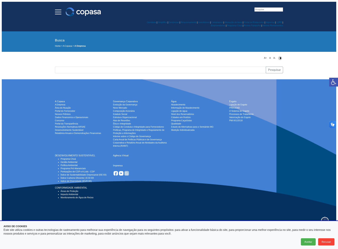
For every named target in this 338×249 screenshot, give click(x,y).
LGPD (279, 22)
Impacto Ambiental (69, 194)
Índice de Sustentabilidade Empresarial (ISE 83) (84, 175)
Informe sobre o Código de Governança (132, 136)
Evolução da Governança (125, 104)
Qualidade (176, 123)
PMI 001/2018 (236, 120)
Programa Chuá (234, 25)
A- (274, 58)
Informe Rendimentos (272, 25)
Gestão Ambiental (69, 162)
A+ (265, 58)
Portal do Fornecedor (254, 22)
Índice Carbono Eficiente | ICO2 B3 (77, 178)
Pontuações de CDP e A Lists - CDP (78, 171)
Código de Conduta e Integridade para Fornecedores (138, 127)
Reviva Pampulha (252, 25)
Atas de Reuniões (121, 120)
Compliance (217, 22)
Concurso (59, 120)
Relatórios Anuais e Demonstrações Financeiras (78, 133)
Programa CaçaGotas (181, 120)
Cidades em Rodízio (181, 117)
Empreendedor (218, 25)
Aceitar (308, 241)
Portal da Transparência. (67, 123)
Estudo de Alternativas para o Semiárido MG (192, 127)
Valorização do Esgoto (240, 117)
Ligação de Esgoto (238, 104)
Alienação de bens (233, 22)
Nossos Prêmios (63, 114)
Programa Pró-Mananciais (73, 168)
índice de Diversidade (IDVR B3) (76, 181)
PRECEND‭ (234, 108)
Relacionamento (188, 22)
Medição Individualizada (183, 130)
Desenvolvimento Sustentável (69, 130)
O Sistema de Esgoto (239, 111)
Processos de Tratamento (241, 114)
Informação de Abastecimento (185, 108)
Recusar (326, 241)
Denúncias (174, 22)
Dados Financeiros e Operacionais (71, 117)
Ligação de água (179, 111)
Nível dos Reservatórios (182, 114)
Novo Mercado (120, 108)
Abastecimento (178, 104)
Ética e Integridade (122, 123)
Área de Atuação (63, 108)
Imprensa (270, 22)
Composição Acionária (124, 111)
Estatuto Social (120, 114)
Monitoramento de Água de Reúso (77, 197)
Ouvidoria (151, 22)
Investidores (204, 22)
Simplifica (162, 22)
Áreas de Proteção (69, 191)
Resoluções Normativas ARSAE (70, 127)
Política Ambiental (69, 165)
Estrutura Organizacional (125, 117)
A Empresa (60, 104)
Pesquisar (274, 69)
